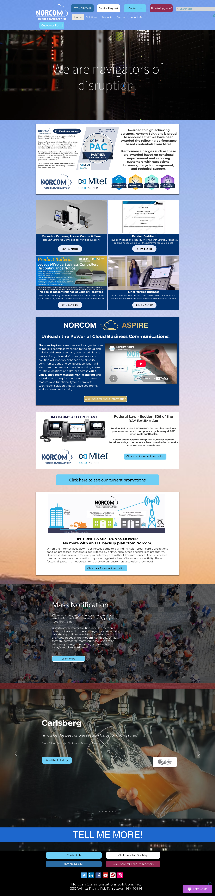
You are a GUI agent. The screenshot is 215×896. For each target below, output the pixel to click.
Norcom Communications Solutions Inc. (106, 884)
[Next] (199, 633)
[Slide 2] (102, 811)
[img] (71, 227)
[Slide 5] (112, 811)
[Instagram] (120, 875)
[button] (161, 8)
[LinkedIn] (91, 875)
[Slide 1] (99, 811)
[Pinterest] (113, 875)
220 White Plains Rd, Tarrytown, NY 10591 (106, 888)
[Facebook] (98, 875)
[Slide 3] (105, 811)
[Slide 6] (115, 811)
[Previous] (16, 633)
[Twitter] (84, 875)
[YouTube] (105, 875)
